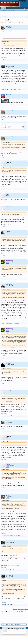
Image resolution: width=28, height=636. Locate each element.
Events (20, 8)
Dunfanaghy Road (10, 111)
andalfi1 (8, 604)
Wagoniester (9, 94)
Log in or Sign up (22, 1)
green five (7, 89)
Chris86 (8, 363)
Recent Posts (11, 10)
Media (9, 8)
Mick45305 (7, 358)
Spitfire (3, 489)
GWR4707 (8, 26)
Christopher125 (9, 575)
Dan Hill (10, 89)
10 (15, 22)
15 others (16, 89)
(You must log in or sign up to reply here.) (20, 609)
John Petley (9, 284)
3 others (16, 358)
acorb (8, 415)
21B (2, 59)
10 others (14, 323)
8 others (15, 535)
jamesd (7, 194)
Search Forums (4, 10)
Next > (22, 22)
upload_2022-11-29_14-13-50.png (13, 124)
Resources (14, 8)
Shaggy (3, 89)
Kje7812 (3, 604)
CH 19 (9, 323)
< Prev (2, 22)
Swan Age (3, 430)
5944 (11, 535)
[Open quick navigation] (26, 16)
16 (19, 22)
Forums (3, 8)
